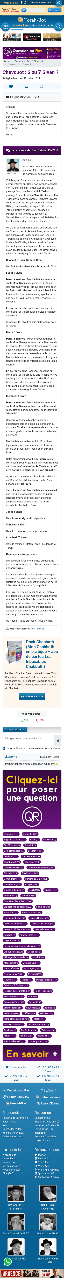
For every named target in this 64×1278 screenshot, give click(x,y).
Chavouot (38, 61)
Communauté (12, 878)
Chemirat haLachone (40, 867)
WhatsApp (43, 1166)
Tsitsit (9, 1035)
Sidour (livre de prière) (47, 1121)
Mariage (34, 951)
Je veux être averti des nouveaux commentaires (33, 748)
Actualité (30, 834)
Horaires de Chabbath (47, 1125)
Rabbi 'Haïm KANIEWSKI (48, 1207)
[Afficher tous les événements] (21, 2)
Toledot (39, 1018)
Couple (31, 884)
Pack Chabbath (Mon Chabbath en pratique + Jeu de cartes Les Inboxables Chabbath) (42, 654)
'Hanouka (11, 834)
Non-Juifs (11, 968)
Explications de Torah (18, 906)
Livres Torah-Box (44, 1129)
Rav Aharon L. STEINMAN (16, 1207)
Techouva (11, 1013)
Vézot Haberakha (14, 1041)
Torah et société (13, 1024)
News (6, 1125)
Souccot (33, 1007)
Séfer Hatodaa (37, 629)
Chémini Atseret (13, 867)
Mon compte (11, 3)
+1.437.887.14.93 (49, 1076)
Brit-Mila (10, 856)
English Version (43, 1140)
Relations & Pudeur (16, 985)
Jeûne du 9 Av (44, 929)
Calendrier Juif (43, 1117)
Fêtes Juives (9, 1121)
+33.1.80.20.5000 (49, 1067)
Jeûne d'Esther (39, 918)
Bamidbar (49, 839)
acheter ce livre (33, 696)
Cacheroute (31, 856)
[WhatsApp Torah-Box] (59, 3)
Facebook (43, 1158)
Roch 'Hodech (43, 990)
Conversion (12, 884)
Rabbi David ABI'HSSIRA (16, 1233)
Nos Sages (31, 968)
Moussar (11, 962)
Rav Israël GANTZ (16, 1258)
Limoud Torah (13, 951)
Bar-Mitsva (12, 845)
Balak (34, 839)
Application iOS (45, 1173)
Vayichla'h (43, 1035)
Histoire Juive (31, 912)
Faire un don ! (10, 1162)
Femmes (43, 906)
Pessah (35, 974)
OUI (25, 720)
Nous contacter (17, 1067)
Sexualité (35, 1002)
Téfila (29, 1013)
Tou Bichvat (29, 1030)
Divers (51, 890)
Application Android (48, 1177)
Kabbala (9, 934)
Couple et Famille (14, 890)
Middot (38, 957)
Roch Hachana (20, 25)
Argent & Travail (14, 839)
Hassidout (10, 912)
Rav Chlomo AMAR (48, 1233)
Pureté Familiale (46, 979)
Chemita (10, 873)
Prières (26, 979)
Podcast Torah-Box (45, 1136)
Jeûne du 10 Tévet (42, 923)
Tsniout (26, 1035)
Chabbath (12, 862)
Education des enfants (17, 901)
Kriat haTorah (29, 934)
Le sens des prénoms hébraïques (22, 946)
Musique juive (31, 962)
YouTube (42, 1162)
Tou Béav (10, 1030)
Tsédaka (48, 1030)
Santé (32, 996)
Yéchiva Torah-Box (13, 1132)
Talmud (50, 1007)
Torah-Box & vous (38, 1024)
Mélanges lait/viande (16, 957)
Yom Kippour (38, 1041)
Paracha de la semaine (15, 1117)
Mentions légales (12, 1166)
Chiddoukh (30, 873)
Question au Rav (46, 25)
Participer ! (54, 10)
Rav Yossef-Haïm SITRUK (48, 1260)
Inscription (40, 1132)
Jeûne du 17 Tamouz (17, 929)
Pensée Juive (13, 974)
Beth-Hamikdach (13, 850)
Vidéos (33, 25)
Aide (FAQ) (8, 1173)
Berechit (30, 845)
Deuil (34, 890)
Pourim (10, 979)
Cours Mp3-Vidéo (12, 1129)
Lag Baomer (12, 940)
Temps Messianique (16, 1018)
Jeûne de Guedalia (15, 923)
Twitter (41, 1155)
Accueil (7, 61)
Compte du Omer (36, 878)
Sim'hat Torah (13, 1007)
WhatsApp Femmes (48, 1169)
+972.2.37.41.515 (17, 1076)
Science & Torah (14, 1002)
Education (10, 895)
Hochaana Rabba (14, 918)
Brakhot (35, 850)
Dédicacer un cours (13, 1136)
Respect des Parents (17, 990)
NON (41, 720)
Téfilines (46, 1013)
